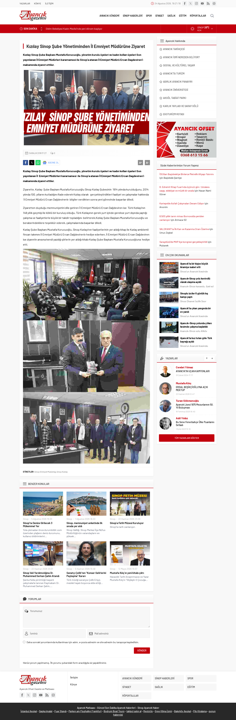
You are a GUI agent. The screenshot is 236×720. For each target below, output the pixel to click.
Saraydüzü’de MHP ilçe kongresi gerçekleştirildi (183, 241)
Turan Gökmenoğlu (187, 400)
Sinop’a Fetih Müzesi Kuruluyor (127, 523)
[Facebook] (184, 3)
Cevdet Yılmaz (184, 367)
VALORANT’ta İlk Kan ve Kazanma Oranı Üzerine (184, 229)
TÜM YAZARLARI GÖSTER (186, 438)
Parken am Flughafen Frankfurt (85, 711)
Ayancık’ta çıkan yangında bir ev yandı (195, 310)
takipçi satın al (133, 711)
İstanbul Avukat (29, 711)
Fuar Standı (60, 711)
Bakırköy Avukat (182, 711)
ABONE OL (53, 162)
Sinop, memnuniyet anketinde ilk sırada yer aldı (84, 524)
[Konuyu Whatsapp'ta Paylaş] (38, 162)
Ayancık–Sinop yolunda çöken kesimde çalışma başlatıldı (196, 325)
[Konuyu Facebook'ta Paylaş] (25, 162)
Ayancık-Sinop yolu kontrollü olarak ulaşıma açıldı (195, 280)
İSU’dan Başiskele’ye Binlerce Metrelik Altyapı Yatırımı (186, 174)
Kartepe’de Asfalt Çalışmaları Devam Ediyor (181, 203)
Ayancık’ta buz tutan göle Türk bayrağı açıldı (196, 340)
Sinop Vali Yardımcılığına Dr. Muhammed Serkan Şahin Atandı (41, 574)
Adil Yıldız (182, 418)
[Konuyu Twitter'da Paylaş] (31, 162)
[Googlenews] (214, 3)
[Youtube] (202, 3)
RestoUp (148, 711)
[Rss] (208, 3)
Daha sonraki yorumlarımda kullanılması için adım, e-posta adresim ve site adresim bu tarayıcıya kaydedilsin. (83, 642)
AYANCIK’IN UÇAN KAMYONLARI (193, 371)
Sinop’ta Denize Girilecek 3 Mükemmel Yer (37, 524)
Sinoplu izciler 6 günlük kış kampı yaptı (194, 295)
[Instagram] (196, 3)
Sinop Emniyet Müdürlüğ (45, 471)
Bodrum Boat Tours (114, 711)
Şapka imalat (45, 711)
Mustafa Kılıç (183, 383)
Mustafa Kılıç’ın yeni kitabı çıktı (127, 572)
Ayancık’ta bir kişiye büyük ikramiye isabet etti (194, 265)
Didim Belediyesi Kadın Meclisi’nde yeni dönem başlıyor (74, 28)
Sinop (26, 519)
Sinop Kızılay (62, 471)
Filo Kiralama (200, 711)
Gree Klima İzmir (163, 711)
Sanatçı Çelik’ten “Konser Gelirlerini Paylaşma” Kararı (86, 574)
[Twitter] (190, 3)
